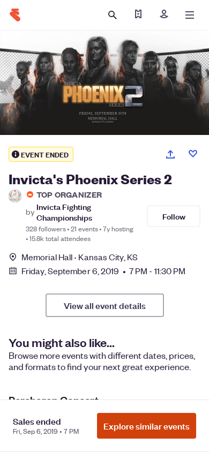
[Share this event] (170, 154)
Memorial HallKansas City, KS (79, 256)
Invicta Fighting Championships (64, 211)
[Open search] (112, 14)
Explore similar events (146, 426)
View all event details (105, 305)
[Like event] (192, 153)
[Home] (15, 15)
